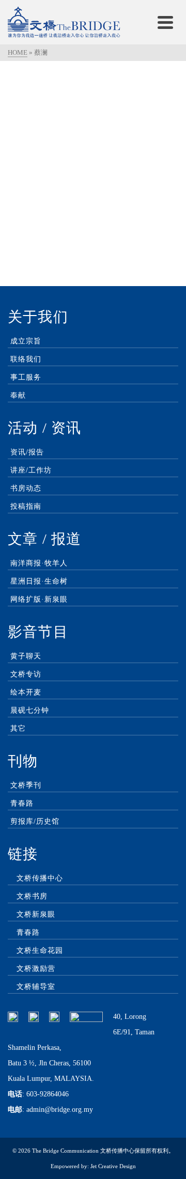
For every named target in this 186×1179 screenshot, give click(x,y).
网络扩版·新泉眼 (39, 599)
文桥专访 (25, 674)
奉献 (18, 395)
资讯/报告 (27, 452)
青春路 (22, 803)
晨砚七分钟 (29, 710)
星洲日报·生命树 (39, 581)
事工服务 (25, 377)
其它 (18, 728)
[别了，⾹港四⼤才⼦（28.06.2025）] (93, 133)
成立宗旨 (25, 341)
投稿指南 (25, 506)
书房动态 (25, 488)
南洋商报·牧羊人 (39, 563)
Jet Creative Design (113, 1166)
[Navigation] (165, 22)
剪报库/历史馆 (34, 821)
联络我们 (25, 359)
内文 (44, 239)
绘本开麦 (25, 692)
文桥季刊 (25, 785)
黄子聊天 (25, 656)
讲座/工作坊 (31, 470)
